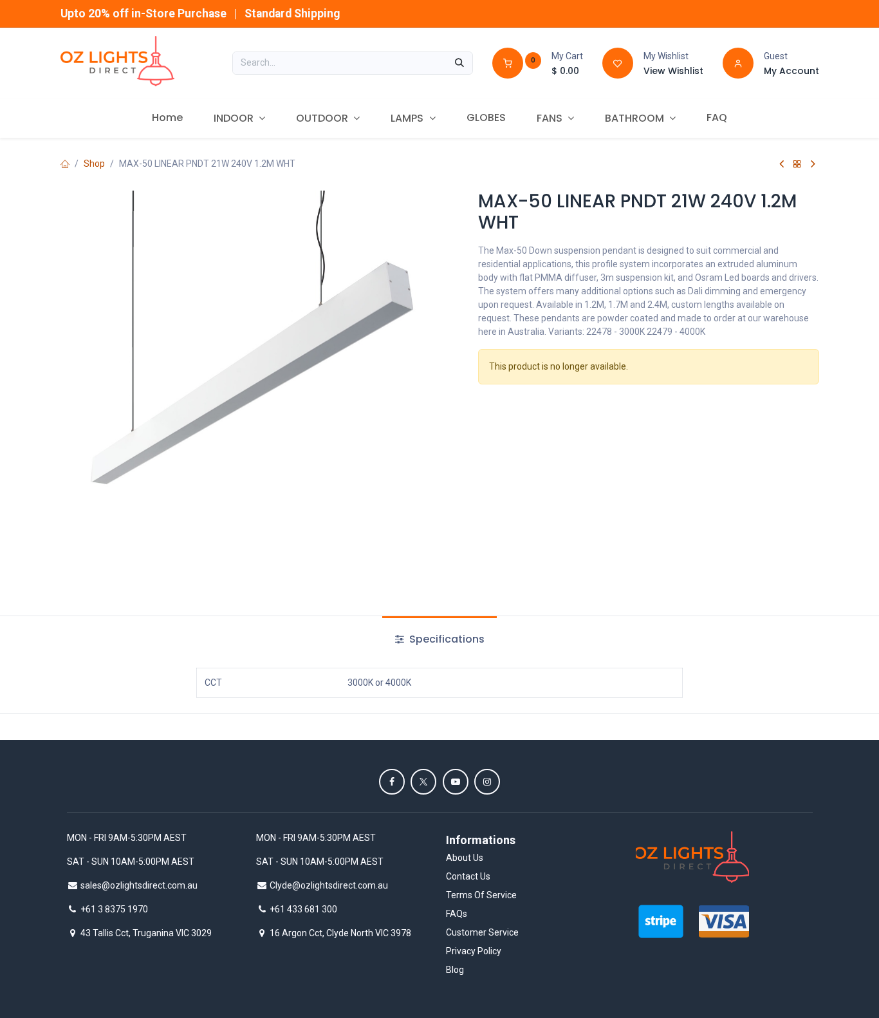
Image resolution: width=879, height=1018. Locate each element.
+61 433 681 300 (303, 909)
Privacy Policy (473, 951)
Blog (455, 970)
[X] (423, 782)
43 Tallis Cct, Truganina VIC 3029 (146, 933)
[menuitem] (167, 118)
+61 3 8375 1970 (114, 909)
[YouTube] (455, 782)
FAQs (456, 914)
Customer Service (482, 932)
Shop (94, 163)
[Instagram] (487, 782)
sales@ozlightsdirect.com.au (139, 885)
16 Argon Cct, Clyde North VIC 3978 (340, 933)
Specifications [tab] (446, 639)
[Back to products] (797, 164)
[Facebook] (392, 782)
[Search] (459, 63)
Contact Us (468, 876)
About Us (464, 858)
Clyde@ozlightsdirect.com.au (329, 885)
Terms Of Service (481, 895)
